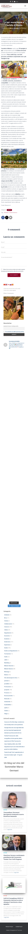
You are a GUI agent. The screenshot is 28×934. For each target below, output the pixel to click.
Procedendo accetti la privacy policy (14, 331)
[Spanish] (13, 284)
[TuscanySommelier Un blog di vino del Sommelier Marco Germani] (7, 6)
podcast (6, 680)
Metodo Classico (8, 668)
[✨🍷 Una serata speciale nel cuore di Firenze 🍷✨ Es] (14, 382)
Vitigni (6, 713)
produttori (6, 683)
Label (5, 659)
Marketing (6, 662)
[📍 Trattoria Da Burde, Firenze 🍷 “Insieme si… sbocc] (14, 557)
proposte (6, 689)
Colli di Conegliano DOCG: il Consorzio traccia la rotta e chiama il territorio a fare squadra (13, 901)
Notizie (6, 674)
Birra (5, 618)
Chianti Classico (13, 212)
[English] (7, 284)
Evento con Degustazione (10, 650)
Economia (6, 635)
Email (17, 1)
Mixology (6, 671)
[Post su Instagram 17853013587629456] (14, 419)
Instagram (12, 2)
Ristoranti (6, 698)
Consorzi (6, 626)
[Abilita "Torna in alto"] (25, 931)
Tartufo (6, 710)
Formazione (7, 653)
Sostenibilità (7, 704)
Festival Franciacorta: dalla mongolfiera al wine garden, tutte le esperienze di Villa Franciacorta (13, 738)
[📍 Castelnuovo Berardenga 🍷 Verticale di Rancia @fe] (14, 569)
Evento (6, 647)
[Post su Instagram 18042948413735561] (14, 394)
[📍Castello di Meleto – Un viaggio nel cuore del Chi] (14, 544)
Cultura (6, 629)
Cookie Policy (19, 926)
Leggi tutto (9, 829)
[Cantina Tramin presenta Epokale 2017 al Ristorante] (14, 494)
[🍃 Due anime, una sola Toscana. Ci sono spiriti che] (14, 444)
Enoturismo (7, 641)
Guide (5, 656)
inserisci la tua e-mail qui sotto (11, 326)
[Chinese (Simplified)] (5, 284)
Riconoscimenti (8, 695)
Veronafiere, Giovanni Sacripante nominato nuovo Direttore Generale (14, 814)
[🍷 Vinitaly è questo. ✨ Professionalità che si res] (14, 369)
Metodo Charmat (8, 665)
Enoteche (6, 638)
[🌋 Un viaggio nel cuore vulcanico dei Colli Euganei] (14, 469)
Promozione (7, 686)
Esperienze (7, 644)
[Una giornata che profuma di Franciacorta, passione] (14, 457)
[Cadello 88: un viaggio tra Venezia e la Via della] (14, 532)
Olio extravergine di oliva (10, 677)
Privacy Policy (9, 926)
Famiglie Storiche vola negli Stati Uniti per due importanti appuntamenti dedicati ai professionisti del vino (14, 730)
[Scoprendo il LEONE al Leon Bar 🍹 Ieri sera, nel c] (14, 594)
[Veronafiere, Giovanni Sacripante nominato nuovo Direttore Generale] (14, 799)
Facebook (10, 2)
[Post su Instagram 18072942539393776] (14, 407)
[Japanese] (9, 284)
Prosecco (6, 692)
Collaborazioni (8, 623)
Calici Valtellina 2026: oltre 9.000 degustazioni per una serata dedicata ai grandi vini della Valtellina (14, 746)
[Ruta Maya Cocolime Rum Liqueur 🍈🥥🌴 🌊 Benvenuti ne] (14, 482)
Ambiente (6, 212)
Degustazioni (7, 632)
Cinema (6, 620)
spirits (6, 707)
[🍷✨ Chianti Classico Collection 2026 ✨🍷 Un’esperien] (14, 432)
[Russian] (11, 284)
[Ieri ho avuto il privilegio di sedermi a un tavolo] (14, 582)
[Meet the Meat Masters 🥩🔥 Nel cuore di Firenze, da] (14, 357)
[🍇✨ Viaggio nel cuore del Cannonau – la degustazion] (14, 507)
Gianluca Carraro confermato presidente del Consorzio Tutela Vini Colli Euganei (14, 857)
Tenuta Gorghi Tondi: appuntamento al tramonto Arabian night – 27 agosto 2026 (14, 755)
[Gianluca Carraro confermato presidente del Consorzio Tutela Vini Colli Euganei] (14, 842)
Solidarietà (7, 701)
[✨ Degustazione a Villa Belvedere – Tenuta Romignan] (14, 519)
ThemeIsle (19, 930)
